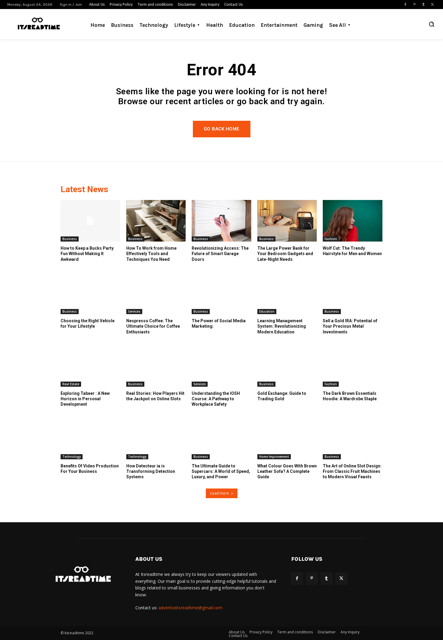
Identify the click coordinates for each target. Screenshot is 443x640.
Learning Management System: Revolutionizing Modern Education (281, 326)
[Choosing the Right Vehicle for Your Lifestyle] (90, 293)
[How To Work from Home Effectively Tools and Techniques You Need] (156, 221)
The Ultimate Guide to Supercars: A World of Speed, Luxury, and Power (221, 471)
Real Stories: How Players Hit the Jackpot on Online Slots (155, 396)
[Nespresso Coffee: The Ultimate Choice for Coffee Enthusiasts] (156, 293)
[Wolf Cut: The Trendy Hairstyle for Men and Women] (352, 221)
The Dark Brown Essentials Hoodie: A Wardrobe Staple (350, 396)
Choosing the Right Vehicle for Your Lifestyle (88, 323)
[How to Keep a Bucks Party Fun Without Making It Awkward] (90, 221)
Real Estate (70, 384)
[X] (432, 4)
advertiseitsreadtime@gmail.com (190, 607)
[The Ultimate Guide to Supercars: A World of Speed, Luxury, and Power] (221, 438)
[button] (431, 24)
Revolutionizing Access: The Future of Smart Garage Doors (220, 253)
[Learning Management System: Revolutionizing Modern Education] (287, 293)
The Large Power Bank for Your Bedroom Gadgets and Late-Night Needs (285, 253)
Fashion (331, 239)
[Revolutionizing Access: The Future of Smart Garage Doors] (221, 221)
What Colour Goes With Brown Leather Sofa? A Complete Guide (287, 471)
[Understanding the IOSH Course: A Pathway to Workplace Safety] (221, 366)
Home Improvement (274, 456)
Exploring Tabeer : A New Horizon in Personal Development (85, 399)
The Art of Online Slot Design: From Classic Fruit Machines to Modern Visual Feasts (352, 471)
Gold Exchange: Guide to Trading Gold (281, 396)
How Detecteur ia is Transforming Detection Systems (150, 471)
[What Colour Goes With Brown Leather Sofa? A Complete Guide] (287, 438)
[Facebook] (405, 4)
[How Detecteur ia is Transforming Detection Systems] (156, 438)
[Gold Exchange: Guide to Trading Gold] (287, 366)
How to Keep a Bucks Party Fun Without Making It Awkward (87, 253)
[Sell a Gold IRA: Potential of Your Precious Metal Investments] (352, 293)
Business (69, 239)
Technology (71, 456)
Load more (219, 493)
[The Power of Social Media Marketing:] (221, 293)
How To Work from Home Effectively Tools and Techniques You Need (151, 253)
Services (134, 311)
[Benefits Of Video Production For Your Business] (90, 438)
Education (267, 311)
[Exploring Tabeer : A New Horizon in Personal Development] (90, 366)
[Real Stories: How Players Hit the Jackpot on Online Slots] (156, 366)
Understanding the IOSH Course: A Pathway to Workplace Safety (216, 399)
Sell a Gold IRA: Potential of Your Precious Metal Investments (350, 326)
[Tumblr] (423, 4)
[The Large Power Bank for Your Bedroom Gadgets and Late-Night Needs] (287, 221)
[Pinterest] (414, 4)
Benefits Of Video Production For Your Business (90, 469)
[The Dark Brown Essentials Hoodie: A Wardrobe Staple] (352, 366)
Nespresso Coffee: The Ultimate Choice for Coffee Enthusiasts (153, 326)
